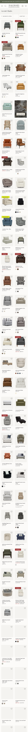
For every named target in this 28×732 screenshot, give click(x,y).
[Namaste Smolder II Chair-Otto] (7, 363)
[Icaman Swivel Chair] (21, 202)
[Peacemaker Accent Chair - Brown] (21, 143)
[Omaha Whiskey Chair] (7, 456)
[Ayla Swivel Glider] (21, 383)
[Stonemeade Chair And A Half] (7, 47)
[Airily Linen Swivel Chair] (7, 537)
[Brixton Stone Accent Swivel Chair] (7, 420)
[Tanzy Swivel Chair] (7, 301)
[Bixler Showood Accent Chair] (21, 26)
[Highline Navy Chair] (21, 537)
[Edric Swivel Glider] (21, 322)
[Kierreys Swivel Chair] (21, 363)
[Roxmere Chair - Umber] (7, 162)
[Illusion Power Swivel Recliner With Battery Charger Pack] (7, 259)
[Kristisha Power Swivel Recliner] (21, 496)
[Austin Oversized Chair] (21, 631)
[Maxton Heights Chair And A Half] (21, 301)
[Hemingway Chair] (21, 281)
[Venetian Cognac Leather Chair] (21, 47)
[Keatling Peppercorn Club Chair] (7, 516)
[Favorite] (11, 21)
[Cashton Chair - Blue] (7, 222)
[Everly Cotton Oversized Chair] (21, 456)
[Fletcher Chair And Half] (21, 713)
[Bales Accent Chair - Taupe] (7, 240)
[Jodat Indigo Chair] (7, 68)
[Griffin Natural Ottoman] (7, 403)
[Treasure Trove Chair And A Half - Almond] (7, 202)
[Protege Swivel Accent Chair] (21, 693)
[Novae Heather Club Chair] (7, 713)
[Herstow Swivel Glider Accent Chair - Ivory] (21, 183)
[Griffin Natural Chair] (7, 439)
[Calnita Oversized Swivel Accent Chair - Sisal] (7, 593)
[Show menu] (2, 6)
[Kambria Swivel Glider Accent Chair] (21, 162)
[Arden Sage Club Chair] (21, 439)
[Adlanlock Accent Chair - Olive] (7, 554)
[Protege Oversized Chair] (7, 574)
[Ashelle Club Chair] (7, 26)
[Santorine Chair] (21, 259)
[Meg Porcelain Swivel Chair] (21, 125)
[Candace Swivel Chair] (21, 554)
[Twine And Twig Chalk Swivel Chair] (21, 651)
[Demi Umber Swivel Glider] (21, 516)
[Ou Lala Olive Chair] (21, 403)
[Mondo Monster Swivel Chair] (7, 475)
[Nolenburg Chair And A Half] (7, 342)
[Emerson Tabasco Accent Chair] (7, 143)
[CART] (25, 6)
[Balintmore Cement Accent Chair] (21, 240)
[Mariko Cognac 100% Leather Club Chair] (7, 281)
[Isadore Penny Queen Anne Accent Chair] (7, 125)
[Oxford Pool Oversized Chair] (7, 106)
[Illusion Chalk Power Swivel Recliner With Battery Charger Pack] (21, 593)
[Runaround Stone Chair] (21, 574)
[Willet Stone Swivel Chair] (7, 612)
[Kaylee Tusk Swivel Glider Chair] (21, 612)
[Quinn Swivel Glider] (7, 496)
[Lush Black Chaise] (21, 420)
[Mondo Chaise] (7, 86)
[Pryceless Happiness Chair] (21, 86)
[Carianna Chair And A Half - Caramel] (21, 68)
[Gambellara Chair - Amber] (7, 383)
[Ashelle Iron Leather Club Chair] (21, 342)
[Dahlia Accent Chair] (7, 322)
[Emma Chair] (7, 693)
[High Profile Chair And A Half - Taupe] (7, 673)
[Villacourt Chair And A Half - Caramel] (7, 631)
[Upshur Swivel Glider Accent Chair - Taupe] (7, 183)
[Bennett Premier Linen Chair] (21, 475)
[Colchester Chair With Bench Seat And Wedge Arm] (7, 651)
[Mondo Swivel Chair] (21, 673)
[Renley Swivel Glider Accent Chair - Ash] (21, 222)
